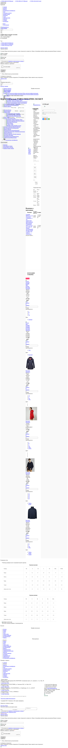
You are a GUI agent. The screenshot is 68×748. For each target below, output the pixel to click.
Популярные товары (7, 146)
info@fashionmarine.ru (52, 688)
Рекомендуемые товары (8, 148)
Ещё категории (4, 142)
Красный (30, 354)
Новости (5, 19)
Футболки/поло (6, 636)
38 (28, 495)
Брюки (4, 630)
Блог (4, 11)
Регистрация (6, 24)
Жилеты (5, 652)
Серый (29, 554)
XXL (35, 177)
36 (28, 493)
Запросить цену (12, 712)
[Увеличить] (29, 150)
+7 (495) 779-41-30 (5, 690)
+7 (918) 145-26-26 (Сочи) (35, 1)
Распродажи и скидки (8, 147)
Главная (5, 7)
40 (28, 496)
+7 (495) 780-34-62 (5, 686)
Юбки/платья (6, 656)
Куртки (5, 629)
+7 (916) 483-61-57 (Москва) (21, 1)
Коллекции (5, 21)
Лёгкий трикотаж (7, 635)
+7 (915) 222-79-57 (5, 683)
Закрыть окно (4, 78)
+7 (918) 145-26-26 (5, 694)
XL (35, 173)
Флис (4, 632)
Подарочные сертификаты (9, 10)
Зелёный (30, 319)
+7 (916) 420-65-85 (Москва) (7, 1)
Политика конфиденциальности (8, 698)
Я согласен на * (13, 711)
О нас (4, 16)
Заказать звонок (4, 47)
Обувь (4, 631)
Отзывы (5, 20)
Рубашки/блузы (6, 655)
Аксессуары (6, 634)
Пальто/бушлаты (7, 649)
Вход (4, 23)
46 (28, 498)
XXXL (29, 448)
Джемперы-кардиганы (8, 650)
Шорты (5, 637)
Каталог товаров (4, 86)
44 (28, 497)
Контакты (5, 15)
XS (29, 395)
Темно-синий (30, 504)
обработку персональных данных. (16, 61)
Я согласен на (13, 61)
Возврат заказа (6, 14)
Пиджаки (5, 654)
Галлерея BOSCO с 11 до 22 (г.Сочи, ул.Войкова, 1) (29, 216)
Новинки (5, 144)
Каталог (5, 8)
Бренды (5, 9)
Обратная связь (6, 17)
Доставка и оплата (7, 13)
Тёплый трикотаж (7, 653)
